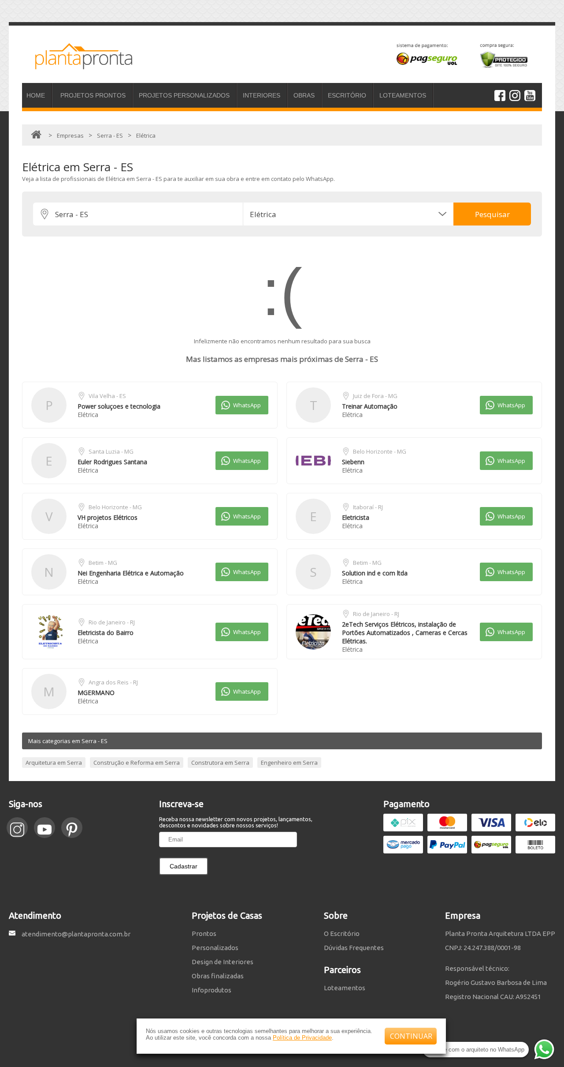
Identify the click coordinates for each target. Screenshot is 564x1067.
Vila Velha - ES (107, 396)
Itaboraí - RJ (368, 507)
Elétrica (88, 414)
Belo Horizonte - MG (379, 451)
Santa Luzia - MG (111, 451)
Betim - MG (103, 563)
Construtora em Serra (220, 762)
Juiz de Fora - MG (375, 396)
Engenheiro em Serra (289, 762)
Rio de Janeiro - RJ (112, 622)
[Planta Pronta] (77, 65)
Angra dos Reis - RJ (113, 682)
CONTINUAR (411, 1036)
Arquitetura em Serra (54, 762)
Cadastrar (183, 866)
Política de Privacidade (302, 1037)
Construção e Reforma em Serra (136, 762)
